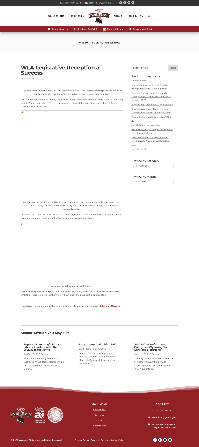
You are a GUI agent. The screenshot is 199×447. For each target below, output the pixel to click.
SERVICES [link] (76, 16)
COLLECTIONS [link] (55, 16)
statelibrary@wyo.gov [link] (101, 3)
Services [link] (99, 415)
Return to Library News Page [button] (100, 42)
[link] (62, 3)
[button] (120, 2)
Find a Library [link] (115, 29)
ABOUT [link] (118, 16)
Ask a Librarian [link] (60, 29)
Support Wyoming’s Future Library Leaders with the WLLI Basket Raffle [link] (42, 347)
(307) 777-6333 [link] (72, 3)
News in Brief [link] (139, 149)
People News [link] (139, 80)
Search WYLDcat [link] (142, 29)
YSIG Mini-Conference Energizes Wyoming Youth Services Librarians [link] (152, 347)
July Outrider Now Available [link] (146, 125)
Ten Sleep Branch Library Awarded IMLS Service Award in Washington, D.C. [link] (150, 141)
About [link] (99, 420)
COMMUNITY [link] (135, 16)
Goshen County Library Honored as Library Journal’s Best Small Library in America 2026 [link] (151, 97)
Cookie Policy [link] (117, 440)
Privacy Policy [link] (81, 440)
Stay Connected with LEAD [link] (97, 344)
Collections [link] (99, 409)
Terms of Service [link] (100, 440)
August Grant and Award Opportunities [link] (152, 104)
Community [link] (99, 426)
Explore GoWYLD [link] (87, 29)
